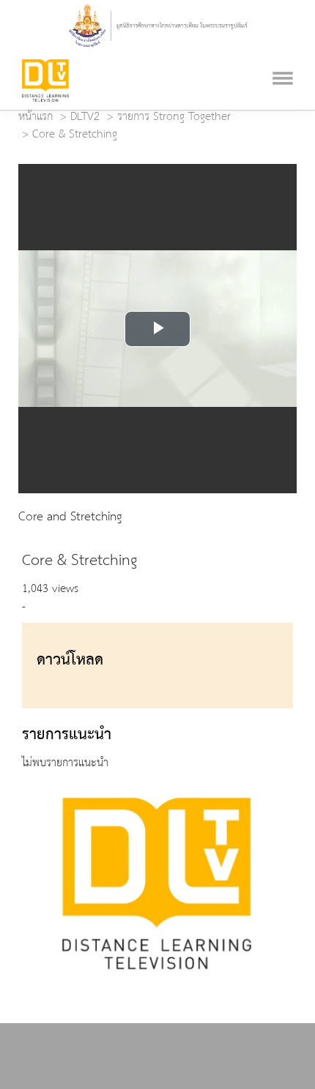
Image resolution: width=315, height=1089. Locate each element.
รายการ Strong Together (174, 117)
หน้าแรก (35, 117)
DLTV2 (85, 117)
